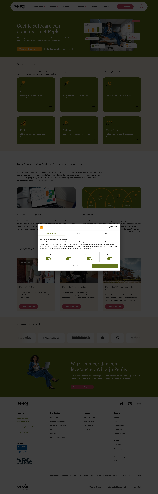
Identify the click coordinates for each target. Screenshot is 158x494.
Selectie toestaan (78, 266)
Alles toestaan (105, 266)
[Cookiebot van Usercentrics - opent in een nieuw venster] (110, 227)
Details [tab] (79, 233)
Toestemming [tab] (51, 233)
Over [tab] (106, 233)
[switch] (68, 258)
